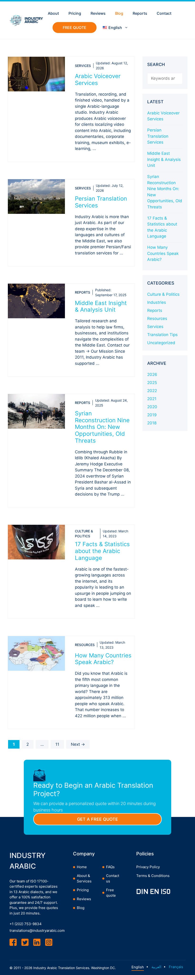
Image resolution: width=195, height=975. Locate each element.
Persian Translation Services (101, 202)
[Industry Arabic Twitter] (25, 942)
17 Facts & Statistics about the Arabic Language (102, 551)
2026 (152, 374)
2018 (151, 423)
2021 (151, 398)
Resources (85, 645)
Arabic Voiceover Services (98, 79)
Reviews (98, 13)
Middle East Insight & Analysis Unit (101, 306)
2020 (152, 406)
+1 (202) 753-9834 (26, 924)
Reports (140, 13)
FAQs (110, 867)
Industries (156, 302)
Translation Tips (162, 334)
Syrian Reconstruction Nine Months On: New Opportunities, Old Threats (102, 427)
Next (78, 744)
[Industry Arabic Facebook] (13, 942)
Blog (119, 13)
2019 (152, 414)
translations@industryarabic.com (37, 930)
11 (59, 744)
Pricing (74, 13)
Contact (164, 13)
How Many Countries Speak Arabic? (103, 659)
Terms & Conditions (153, 875)
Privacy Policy (148, 867)
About (53, 13)
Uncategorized (161, 342)
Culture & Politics (163, 294)
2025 (152, 382)
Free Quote (74, 27)
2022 (152, 390)
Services (83, 66)
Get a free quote (97, 819)
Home (82, 867)
